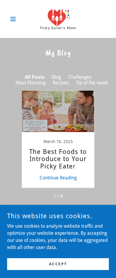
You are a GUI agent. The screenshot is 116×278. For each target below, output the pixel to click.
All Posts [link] (35, 77)
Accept (58, 264)
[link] (58, 19)
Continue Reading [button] (58, 178)
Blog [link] (56, 77)
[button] (14, 19)
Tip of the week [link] (92, 83)
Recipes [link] (61, 83)
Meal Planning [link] (30, 83)
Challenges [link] (79, 77)
